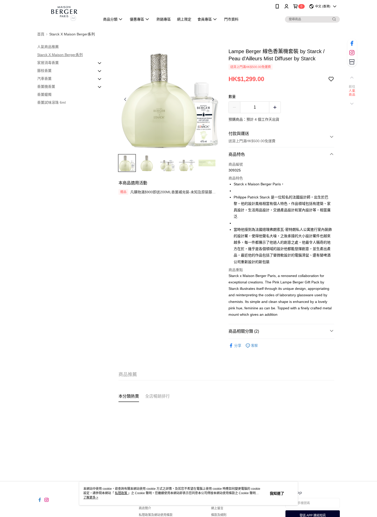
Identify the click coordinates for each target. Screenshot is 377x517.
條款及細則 (218, 515)
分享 (237, 345)
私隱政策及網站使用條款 (156, 515)
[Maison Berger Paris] (65, 13)
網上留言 (217, 508)
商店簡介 (145, 508)
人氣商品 (352, 93)
